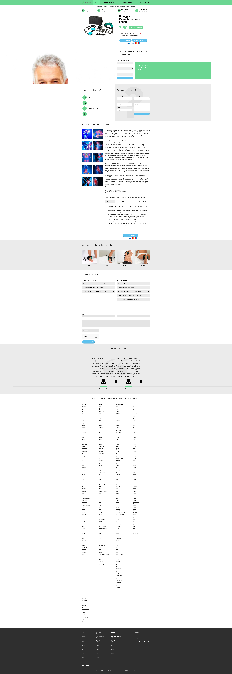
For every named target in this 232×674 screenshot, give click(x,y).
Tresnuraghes (84, 540)
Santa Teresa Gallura (103, 530)
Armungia (118, 408)
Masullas (83, 458)
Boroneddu (84, 432)
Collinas (117, 425)
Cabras (83, 437)
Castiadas (118, 423)
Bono (100, 429)
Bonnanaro (101, 427)
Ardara (100, 415)
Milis (82, 460)
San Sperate (118, 517)
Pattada (100, 512)
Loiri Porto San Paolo (103, 476)
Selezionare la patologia (123, 60)
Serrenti (117, 540)
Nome (83, 314)
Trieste (112, 637)
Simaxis (83, 521)
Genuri (117, 446)
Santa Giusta (84, 502)
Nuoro (134, 472)
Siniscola (135, 510)
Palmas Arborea (85, 484)
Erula (100, 458)
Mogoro (83, 465)
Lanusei (134, 451)
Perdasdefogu (136, 502)
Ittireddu (100, 469)
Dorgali (134, 430)
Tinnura (83, 536)
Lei (133, 453)
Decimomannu (84, 600)
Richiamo (83, 319)
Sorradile (83, 530)
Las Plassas (118, 469)
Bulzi (100, 442)
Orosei (134, 488)
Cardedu (134, 427)
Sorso (100, 540)
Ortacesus (118, 493)
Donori (117, 434)
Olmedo (100, 498)
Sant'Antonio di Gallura (103, 526)
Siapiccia (83, 517)
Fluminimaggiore (119, 441)
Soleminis (118, 556)
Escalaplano (118, 435)
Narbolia (83, 470)
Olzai (134, 477)
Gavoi (134, 442)
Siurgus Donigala (119, 554)
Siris (82, 524)
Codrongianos (101, 455)
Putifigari (100, 521)
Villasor (117, 589)
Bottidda (100, 435)
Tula (100, 556)
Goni (117, 455)
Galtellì (134, 441)
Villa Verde (84, 549)
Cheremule (101, 451)
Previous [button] (82, 365)
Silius (117, 552)
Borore (134, 423)
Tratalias (118, 561)
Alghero (100, 409)
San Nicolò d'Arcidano (86, 498)
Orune (134, 493)
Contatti (147, 2)
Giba (117, 453)
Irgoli (134, 448)
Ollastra (83, 481)
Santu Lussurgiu (85, 503)
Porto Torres (101, 517)
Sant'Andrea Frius (119, 523)
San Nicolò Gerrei (119, 516)
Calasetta (118, 418)
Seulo (117, 547)
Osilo (100, 502)
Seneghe (83, 509)
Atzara (134, 409)
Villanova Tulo (119, 577)
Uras (82, 543)
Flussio (83, 442)
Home (96, 2)
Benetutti (101, 422)
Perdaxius (118, 498)
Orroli (117, 491)
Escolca (117, 437)
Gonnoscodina (84, 448)
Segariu (117, 531)
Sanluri (117, 521)
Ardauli (83, 416)
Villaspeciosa (118, 590)
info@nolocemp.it (138, 634)
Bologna (98, 637)
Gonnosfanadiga (119, 458)
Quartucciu (84, 610)
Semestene (101, 535)
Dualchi (134, 432)
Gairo (134, 439)
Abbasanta (84, 406)
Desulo (134, 429)
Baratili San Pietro (85, 423)
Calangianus (101, 446)
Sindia (134, 509)
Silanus (134, 507)
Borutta (100, 434)
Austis (134, 411)
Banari (100, 420)
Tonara (134, 521)
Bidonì (83, 429)
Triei (134, 526)
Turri (117, 564)
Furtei (117, 442)
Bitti (134, 420)
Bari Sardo (135, 413)
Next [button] (149, 365)
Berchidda (101, 423)
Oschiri (100, 500)
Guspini (117, 463)
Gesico (117, 449)
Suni (82, 531)
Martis (100, 482)
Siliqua (117, 550)
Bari (82, 649)
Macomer (135, 465)
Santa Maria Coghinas (103, 528)
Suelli (117, 557)
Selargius (83, 614)
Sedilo (83, 507)
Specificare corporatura (122, 71)
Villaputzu (118, 584)
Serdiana (117, 536)
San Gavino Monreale (120, 512)
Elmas (83, 602)
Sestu (83, 616)
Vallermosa (118, 570)
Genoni (117, 444)
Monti (100, 486)
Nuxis (117, 489)
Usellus (83, 545)
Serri (117, 542)
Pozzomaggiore (102, 519)
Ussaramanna (118, 568)
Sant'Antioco (118, 526)
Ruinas (83, 493)
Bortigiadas (101, 432)
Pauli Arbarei (118, 496)
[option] (116, 367)
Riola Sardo (84, 491)
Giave (100, 463)
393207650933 (138, 632)
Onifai (134, 481)
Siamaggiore (84, 514)
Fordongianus (84, 444)
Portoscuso (118, 503)
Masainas (118, 474)
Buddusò (100, 437)
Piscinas (117, 502)
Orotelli (134, 489)
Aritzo (134, 406)
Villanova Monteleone (103, 564)
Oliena (134, 474)
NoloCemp (85, 665)
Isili (116, 467)
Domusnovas (118, 432)
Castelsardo (101, 449)
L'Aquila (83, 633)
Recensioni (139, 2)
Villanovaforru (119, 578)
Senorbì (117, 535)
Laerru (100, 474)
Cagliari (83, 596)
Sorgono (135, 512)
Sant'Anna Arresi (119, 524)
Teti (134, 517)
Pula (82, 607)
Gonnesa (118, 456)
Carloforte (118, 422)
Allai (82, 413)
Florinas (100, 462)
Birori (134, 418)
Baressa (83, 425)
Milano (112, 641)
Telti (100, 543)
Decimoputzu (118, 427)
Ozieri (100, 505)
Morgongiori (84, 469)
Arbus (117, 406)
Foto (83, 328)
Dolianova (118, 429)
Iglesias (117, 465)
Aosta (83, 657)
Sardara (117, 530)
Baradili (83, 422)
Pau (82, 486)
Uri (99, 557)
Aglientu (100, 408)
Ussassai (135, 531)
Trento (97, 653)
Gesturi (117, 451)
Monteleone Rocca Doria (104, 484)
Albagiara (83, 409)
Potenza (98, 633)
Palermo (112, 649)
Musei (117, 479)
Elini (134, 434)
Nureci (83, 479)
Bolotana (135, 422)
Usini (100, 559)
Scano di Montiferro (86, 505)
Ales (82, 411)
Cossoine (100, 456)
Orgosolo (135, 486)
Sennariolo (84, 512)
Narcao (117, 481)
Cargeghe (101, 448)
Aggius (100, 406)
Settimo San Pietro (85, 617)
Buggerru (118, 415)
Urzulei (134, 530)
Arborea (83, 415)
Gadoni (134, 437)
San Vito (117, 519)
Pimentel (118, 500)
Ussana (117, 566)
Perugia (112, 653)
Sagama (83, 495)
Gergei (117, 448)
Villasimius (118, 587)
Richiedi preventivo (124, 78)
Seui (117, 545)
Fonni (134, 435)
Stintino (100, 542)
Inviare (142, 113)
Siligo (100, 538)
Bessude (100, 425)
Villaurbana (84, 552)
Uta (82, 621)
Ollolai (134, 476)
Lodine (134, 458)
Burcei (117, 416)
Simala (83, 519)
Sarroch (83, 612)
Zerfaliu (83, 556)
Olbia (100, 496)
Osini (134, 496)
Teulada (117, 559)
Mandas (117, 472)
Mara (100, 481)
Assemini (83, 595)
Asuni (83, 420)
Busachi (83, 435)
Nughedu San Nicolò (103, 491)
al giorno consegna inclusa (136, 27)
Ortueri (134, 491)
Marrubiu (83, 456)
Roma (83, 641)
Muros (100, 489)
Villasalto (118, 585)
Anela (100, 413)
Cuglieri (83, 439)
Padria (100, 507)
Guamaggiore (118, 460)
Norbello (83, 474)
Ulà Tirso (83, 542)
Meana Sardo (135, 469)
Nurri (117, 488)
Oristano (83, 482)
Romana (100, 523)
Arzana (134, 408)
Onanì (134, 479)
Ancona (83, 645)
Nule (100, 493)
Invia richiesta (126, 40)
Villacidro (118, 571)
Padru (100, 509)
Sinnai (83, 619)
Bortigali (135, 425)
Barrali (117, 411)
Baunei (134, 415)
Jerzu (134, 449)
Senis (83, 510)
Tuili (117, 563)
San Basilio (118, 510)
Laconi (83, 453)
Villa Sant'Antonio (85, 547)
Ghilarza (83, 446)
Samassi (117, 507)
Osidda (134, 495)
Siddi (117, 549)
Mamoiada (135, 467)
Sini (82, 523)
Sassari (100, 531)
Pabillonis (118, 495)
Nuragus (117, 482)
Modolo (83, 462)
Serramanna (118, 538)
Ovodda (134, 500)
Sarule (134, 505)
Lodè (134, 460)
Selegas (117, 533)
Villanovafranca (119, 580)
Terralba (83, 535)
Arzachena (101, 416)
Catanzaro (113, 633)
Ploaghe (100, 516)
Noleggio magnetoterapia (110, 2)
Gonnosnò (84, 449)
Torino (112, 645)
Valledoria (101, 561)
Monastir (118, 476)
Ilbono (134, 446)
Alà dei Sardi (101, 411)
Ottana (134, 498)
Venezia (97, 657)
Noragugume (135, 470)
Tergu (100, 547)
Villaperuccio (118, 582)
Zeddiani (83, 554)
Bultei (100, 441)
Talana (134, 514)
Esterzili (117, 439)
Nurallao (118, 484)
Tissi (100, 550)
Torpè (134, 523)
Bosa (83, 434)
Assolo (83, 418)
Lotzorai (135, 462)
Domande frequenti (128, 2)
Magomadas (84, 455)
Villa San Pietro (85, 623)
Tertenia (135, 516)
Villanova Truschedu (86, 550)
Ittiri (100, 470)
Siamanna (83, 516)
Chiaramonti (101, 453)
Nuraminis (118, 486)
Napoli (83, 637)
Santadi (117, 528)
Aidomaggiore (84, 408)
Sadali (117, 505)
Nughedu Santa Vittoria (86, 476)
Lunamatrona (118, 470)
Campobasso (98, 645)
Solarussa (83, 528)
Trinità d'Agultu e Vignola (104, 554)
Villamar (117, 573)
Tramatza (83, 538)
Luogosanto (101, 477)
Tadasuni (83, 533)
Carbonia (118, 420)
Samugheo (84, 496)
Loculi (134, 456)
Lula (134, 463)
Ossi (99, 503)
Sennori (100, 536)
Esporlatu (101, 460)
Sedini (100, 533)
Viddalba (100, 563)
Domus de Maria (119, 430)
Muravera (118, 477)
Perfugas (100, 514)
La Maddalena (102, 472)
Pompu (83, 489)
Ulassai (134, 528)
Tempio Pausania (102, 545)
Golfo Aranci (101, 465)
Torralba (100, 552)
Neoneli (83, 472)
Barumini (118, 413)
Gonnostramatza (85, 451)
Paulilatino (84, 488)
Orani (134, 484)
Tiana (134, 519)
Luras (100, 479)
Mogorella (84, 463)
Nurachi (83, 477)
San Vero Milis (84, 500)
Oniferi (134, 482)
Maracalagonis (84, 603)
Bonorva (100, 430)
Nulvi (100, 495)
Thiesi (100, 549)
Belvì (134, 416)
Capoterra (84, 598)
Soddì (83, 526)
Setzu (117, 543)
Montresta (84, 467)
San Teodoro (101, 524)
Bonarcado (84, 430)
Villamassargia (119, 575)
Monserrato (84, 605)
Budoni (100, 439)
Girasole (135, 444)
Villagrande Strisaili (137, 533)
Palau (100, 510)
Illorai (100, 467)
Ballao (117, 409)
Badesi (100, 418)
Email (118, 314)
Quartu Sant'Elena (85, 609)
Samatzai (118, 509)
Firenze (83, 653)
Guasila (117, 462)
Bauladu (83, 427)
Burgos (100, 444)
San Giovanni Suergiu (120, 514)
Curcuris (83, 441)
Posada (134, 503)
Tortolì (134, 524)
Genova (97, 641)
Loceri (134, 455)
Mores (100, 488)
